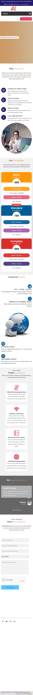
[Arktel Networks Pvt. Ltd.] (16, 8)
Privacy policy (7, 655)
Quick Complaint (15, 4)
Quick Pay (7, 4)
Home (5, 632)
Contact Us (6, 665)
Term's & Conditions (9, 658)
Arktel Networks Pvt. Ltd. (7, 692)
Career (5, 646)
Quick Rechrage (25, 4)
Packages (6, 642)
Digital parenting (8, 669)
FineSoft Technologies (27, 693)
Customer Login (26, 19)
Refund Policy (7, 662)
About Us (5, 635)
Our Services (6, 639)
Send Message (10, 587)
